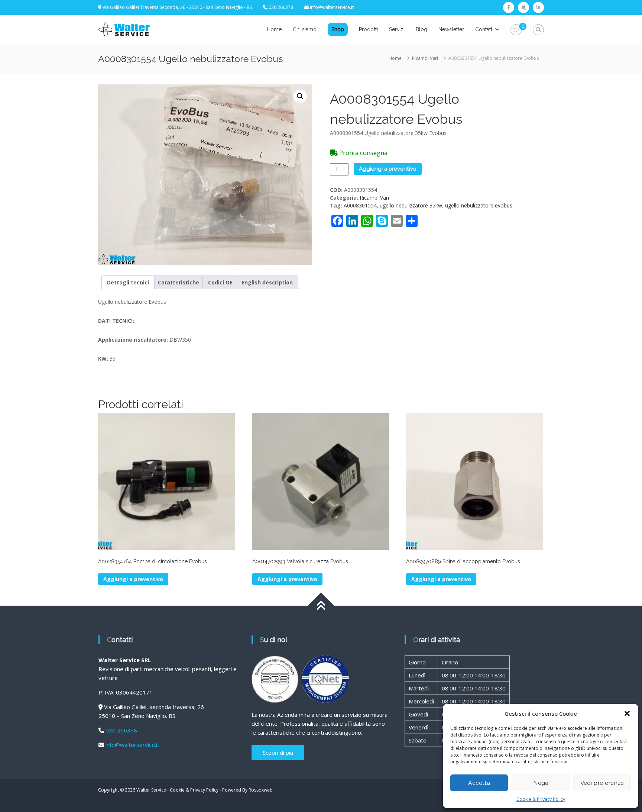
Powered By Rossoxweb (247, 790)
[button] (627, 713)
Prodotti (368, 29)
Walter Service (151, 790)
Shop (337, 29)
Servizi (397, 29)
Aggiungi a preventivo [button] (133, 579)
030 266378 (121, 730)
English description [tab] (267, 282)
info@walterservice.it (332, 7)
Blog (421, 29)
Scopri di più (278, 752)
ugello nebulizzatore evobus (478, 205)
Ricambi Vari (425, 58)
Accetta (479, 782)
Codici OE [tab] (220, 282)
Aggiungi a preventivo (387, 168)
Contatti (484, 29)
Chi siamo (305, 29)
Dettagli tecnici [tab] (128, 282)
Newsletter (451, 29)
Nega (540, 782)
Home (274, 29)
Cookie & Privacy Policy (540, 799)
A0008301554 (360, 205)
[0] (516, 29)
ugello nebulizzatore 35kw (411, 205)
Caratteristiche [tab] (178, 282)
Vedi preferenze (602, 782)
